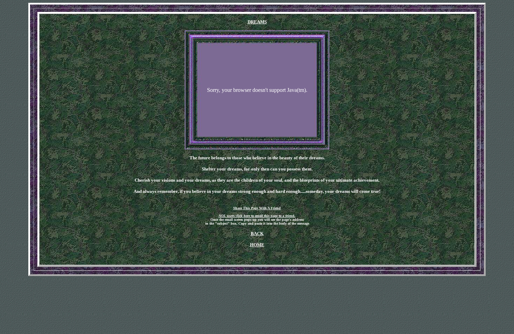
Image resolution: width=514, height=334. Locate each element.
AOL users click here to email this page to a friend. (257, 216)
